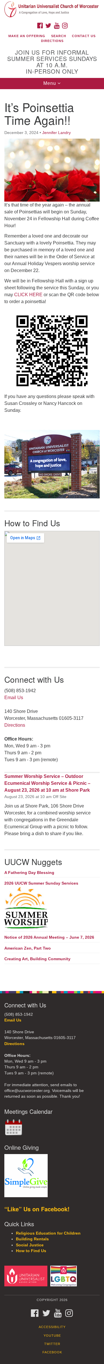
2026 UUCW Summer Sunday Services (41, 883)
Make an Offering (26, 36)
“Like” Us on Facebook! (37, 1209)
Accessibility (52, 1327)
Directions (52, 41)
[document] (52, 537)
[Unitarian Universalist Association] (26, 1276)
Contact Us (84, 36)
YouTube (52, 1335)
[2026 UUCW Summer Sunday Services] (52, 908)
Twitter (52, 1344)
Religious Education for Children (48, 1233)
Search (58, 36)
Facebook (52, 1352)
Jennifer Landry (56, 132)
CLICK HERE (28, 294)
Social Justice (30, 1245)
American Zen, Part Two (27, 948)
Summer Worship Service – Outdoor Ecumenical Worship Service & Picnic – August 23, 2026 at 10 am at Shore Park (47, 783)
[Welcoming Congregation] (64, 1276)
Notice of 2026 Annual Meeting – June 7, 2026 (49, 937)
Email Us (13, 697)
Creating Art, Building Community (37, 958)
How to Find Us (31, 1251)
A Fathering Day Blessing (29, 872)
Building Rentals (32, 1239)
